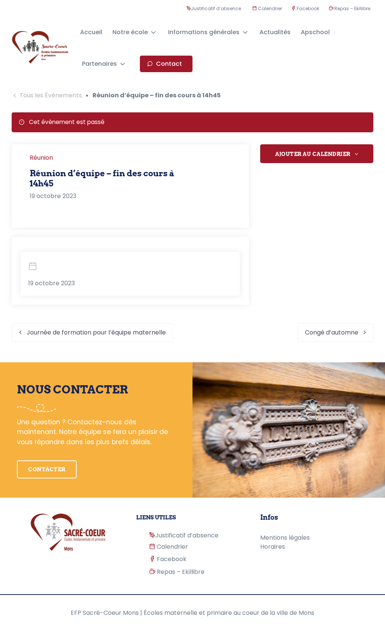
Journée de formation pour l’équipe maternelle (96, 332)
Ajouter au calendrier (312, 154)
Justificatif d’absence (216, 8)
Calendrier (269, 8)
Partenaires (99, 63)
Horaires (272, 546)
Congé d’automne (331, 332)
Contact (169, 63)
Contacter (46, 469)
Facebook (307, 8)
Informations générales (203, 32)
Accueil (91, 32)
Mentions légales (285, 537)
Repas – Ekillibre (351, 8)
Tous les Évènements (51, 95)
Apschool (315, 32)
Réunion (41, 157)
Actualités (275, 32)
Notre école (130, 32)
